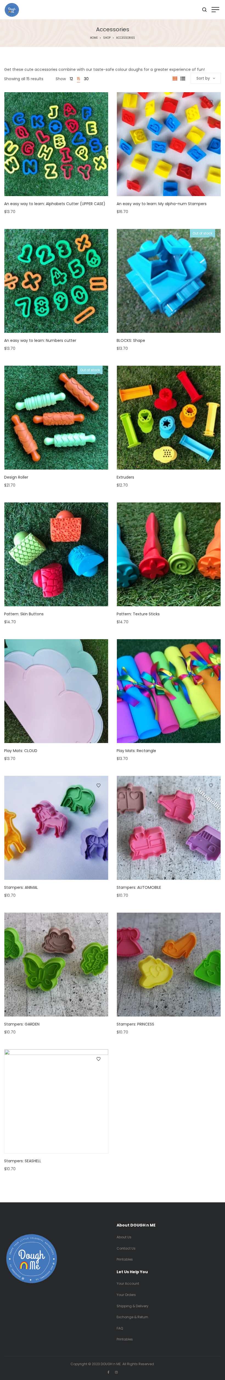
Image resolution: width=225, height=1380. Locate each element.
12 (71, 79)
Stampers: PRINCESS (135, 1024)
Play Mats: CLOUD (20, 750)
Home (94, 38)
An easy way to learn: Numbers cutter (40, 340)
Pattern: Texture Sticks (138, 614)
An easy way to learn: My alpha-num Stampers (162, 203)
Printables (125, 1259)
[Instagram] (116, 1372)
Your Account (128, 1283)
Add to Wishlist (98, 102)
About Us (124, 1237)
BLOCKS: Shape (131, 340)
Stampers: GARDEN (22, 1024)
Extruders (125, 477)
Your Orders (126, 1294)
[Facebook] (108, 1372)
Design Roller (16, 477)
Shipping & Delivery (132, 1306)
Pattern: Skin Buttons (24, 614)
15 (78, 79)
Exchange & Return (132, 1317)
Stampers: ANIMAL (21, 887)
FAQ (120, 1328)
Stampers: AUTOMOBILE (139, 887)
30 (86, 79)
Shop (107, 38)
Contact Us (126, 1248)
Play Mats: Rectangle (136, 750)
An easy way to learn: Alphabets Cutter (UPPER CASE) (54, 203)
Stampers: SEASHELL (22, 1161)
